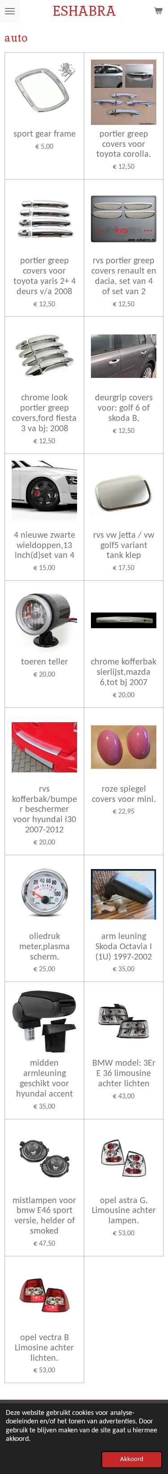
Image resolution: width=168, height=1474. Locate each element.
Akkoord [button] (131, 1459)
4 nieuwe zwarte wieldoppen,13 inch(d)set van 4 (44, 546)
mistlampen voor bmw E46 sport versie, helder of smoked (44, 1216)
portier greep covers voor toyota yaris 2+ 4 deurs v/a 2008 (44, 276)
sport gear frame (44, 134)
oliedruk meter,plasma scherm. (44, 947)
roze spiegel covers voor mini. (124, 794)
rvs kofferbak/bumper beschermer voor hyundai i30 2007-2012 (44, 810)
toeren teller (44, 662)
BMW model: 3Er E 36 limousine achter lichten (123, 1073)
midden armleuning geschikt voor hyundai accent (44, 1079)
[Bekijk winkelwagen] (158, 11)
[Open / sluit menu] (10, 11)
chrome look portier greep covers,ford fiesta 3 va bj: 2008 (44, 413)
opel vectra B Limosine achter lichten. (44, 1348)
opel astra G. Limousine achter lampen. (124, 1211)
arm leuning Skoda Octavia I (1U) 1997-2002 (123, 947)
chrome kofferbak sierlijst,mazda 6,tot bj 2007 (123, 672)
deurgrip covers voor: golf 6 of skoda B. (124, 408)
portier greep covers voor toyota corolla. (123, 144)
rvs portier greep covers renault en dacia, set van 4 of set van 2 (123, 276)
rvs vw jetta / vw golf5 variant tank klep (123, 546)
